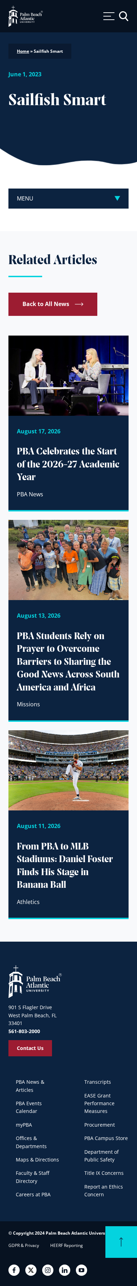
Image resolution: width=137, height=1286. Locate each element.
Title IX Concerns (104, 1173)
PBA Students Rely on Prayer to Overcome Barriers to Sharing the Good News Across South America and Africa (68, 662)
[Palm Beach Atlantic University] (35, 981)
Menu (25, 198)
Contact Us (30, 1048)
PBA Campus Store (106, 1138)
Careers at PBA (33, 1194)
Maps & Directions (37, 1159)
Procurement (99, 1124)
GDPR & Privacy (23, 1245)
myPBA (24, 1124)
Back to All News (45, 304)
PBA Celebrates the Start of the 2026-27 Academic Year (68, 465)
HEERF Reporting (66, 1245)
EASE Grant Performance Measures (99, 1103)
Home (23, 51)
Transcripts (97, 1081)
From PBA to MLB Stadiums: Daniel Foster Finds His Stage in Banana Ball (65, 866)
